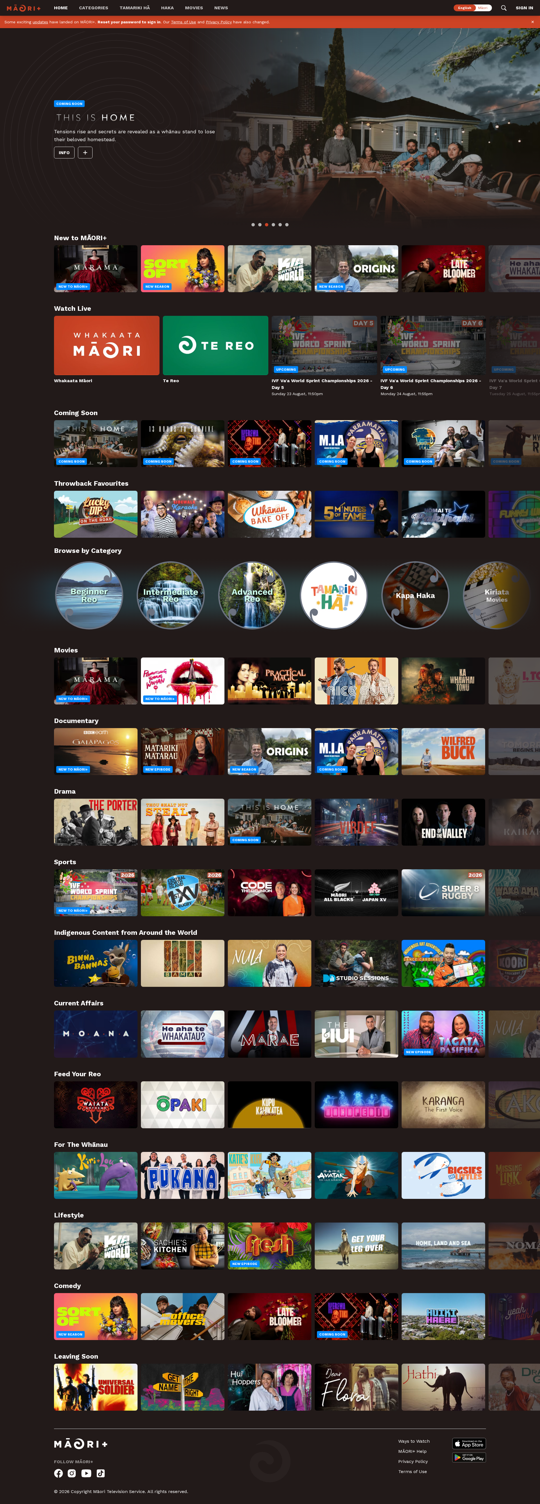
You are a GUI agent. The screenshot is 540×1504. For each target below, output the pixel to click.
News (221, 7)
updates (40, 22)
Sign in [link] (524, 7)
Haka (167, 7)
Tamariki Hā (135, 7)
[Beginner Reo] (89, 595)
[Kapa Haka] (415, 595)
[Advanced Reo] (252, 595)
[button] (27, 591)
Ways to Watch (414, 1441)
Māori (482, 8)
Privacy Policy (219, 22)
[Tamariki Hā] (334, 595)
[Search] (504, 7)
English (464, 8)
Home (61, 7)
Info (114, 156)
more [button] (68, 143)
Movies (194, 7)
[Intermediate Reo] (171, 595)
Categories (93, 7)
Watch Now (81, 156)
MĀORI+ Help (412, 1451)
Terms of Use (183, 22)
